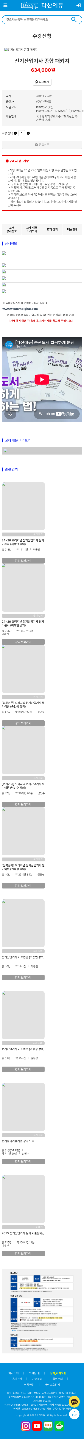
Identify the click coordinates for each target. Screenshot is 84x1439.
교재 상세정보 (11, 229)
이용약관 (29, 1384)
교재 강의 (52, 229)
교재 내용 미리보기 (31, 229)
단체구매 (17, 1379)
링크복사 (44, 82)
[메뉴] (5, 5)
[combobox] (36, 19)
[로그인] (79, 5)
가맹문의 (37, 1379)
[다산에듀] (42, 5)
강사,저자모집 (58, 1373)
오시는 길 (34, 1373)
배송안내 (72, 229)
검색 (74, 19)
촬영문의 (58, 1379)
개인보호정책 (52, 1384)
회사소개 (13, 1373)
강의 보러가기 (23, 560)
